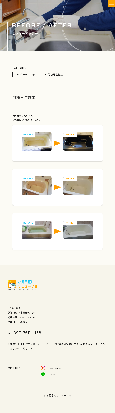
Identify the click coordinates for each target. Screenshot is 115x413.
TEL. (24, 333)
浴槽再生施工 (55, 74)
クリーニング (27, 74)
